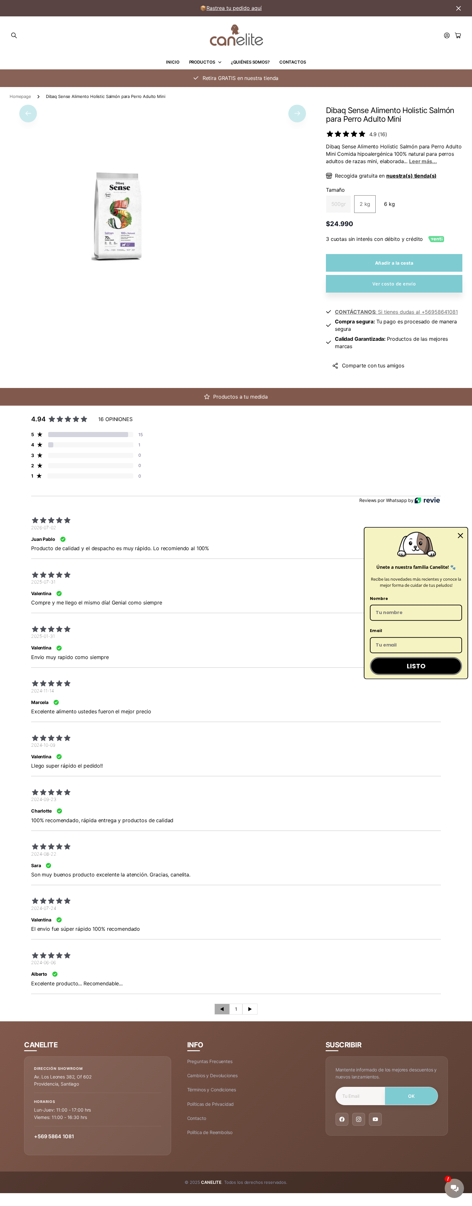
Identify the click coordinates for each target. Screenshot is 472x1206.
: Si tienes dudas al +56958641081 (396, 312)
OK (411, 1096)
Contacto (196, 1118)
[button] (28, 113)
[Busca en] (14, 36)
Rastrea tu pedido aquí (234, 8)
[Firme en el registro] (447, 36)
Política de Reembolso (209, 1132)
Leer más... (423, 161)
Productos (202, 62)
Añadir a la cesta (394, 263)
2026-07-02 (43, 527)
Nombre (379, 598)
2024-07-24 (43, 908)
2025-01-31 (43, 636)
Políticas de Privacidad (210, 1104)
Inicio (172, 62)
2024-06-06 (43, 962)
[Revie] (427, 500)
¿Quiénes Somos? (250, 62)
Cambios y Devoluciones (212, 1075)
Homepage (20, 96)
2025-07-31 (43, 582)
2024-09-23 (44, 799)
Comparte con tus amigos (373, 365)
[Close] (460, 535)
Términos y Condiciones (211, 1089)
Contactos (292, 62)
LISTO (416, 666)
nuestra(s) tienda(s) (411, 175)
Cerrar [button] (458, 8)
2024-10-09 (43, 745)
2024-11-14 (42, 690)
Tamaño (335, 190)
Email (376, 630)
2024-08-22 (44, 854)
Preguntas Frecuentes (209, 1061)
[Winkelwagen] (458, 36)
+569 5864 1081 (54, 1136)
